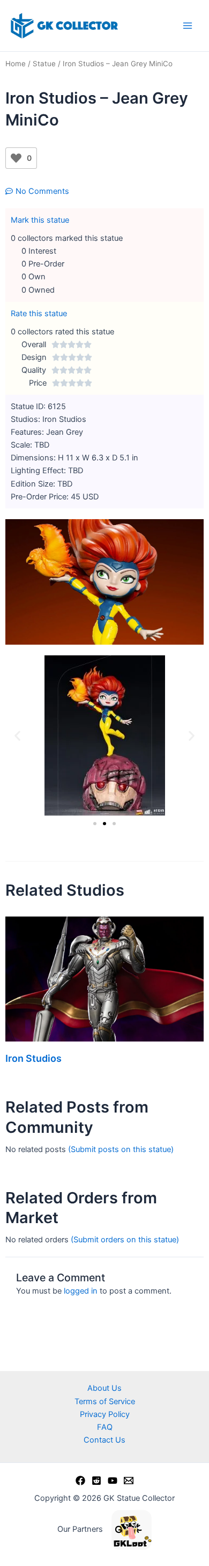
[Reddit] (96, 1480)
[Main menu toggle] (187, 25)
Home (15, 63)
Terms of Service (104, 1401)
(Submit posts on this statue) (121, 1149)
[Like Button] (16, 158)
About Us (104, 1388)
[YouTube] (112, 1480)
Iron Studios (33, 1058)
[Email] (128, 1480)
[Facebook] (80, 1480)
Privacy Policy (105, 1414)
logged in (81, 1291)
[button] (17, 735)
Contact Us (104, 1440)
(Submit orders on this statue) (125, 1239)
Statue (44, 63)
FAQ (105, 1427)
